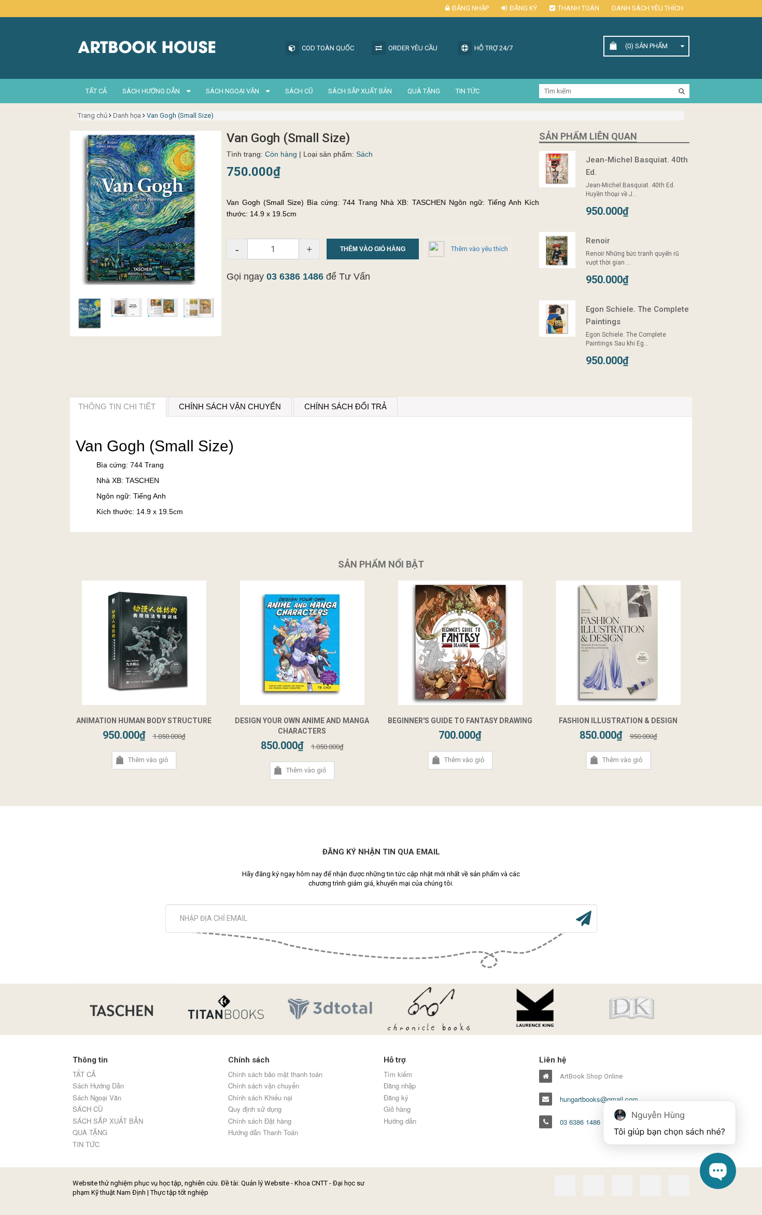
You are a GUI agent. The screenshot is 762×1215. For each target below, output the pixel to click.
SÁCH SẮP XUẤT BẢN (360, 91)
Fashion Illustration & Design (618, 720)
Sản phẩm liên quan (588, 136)
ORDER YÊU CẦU (413, 48)
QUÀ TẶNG (423, 91)
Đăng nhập (470, 8)
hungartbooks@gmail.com (599, 1099)
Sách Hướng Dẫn (151, 91)
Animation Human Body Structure (143, 720)
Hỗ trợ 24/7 (493, 48)
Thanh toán (578, 8)
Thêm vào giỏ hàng (372, 249)
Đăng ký (523, 8)
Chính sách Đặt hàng (259, 1121)
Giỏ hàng (397, 1109)
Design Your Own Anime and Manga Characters (302, 725)
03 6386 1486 (294, 276)
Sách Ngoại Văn (233, 91)
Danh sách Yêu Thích (647, 8)
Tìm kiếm (398, 1074)
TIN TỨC (467, 91)
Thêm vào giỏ (148, 760)
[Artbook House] (174, 46)
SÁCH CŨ (299, 91)
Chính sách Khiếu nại (260, 1097)
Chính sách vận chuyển (263, 1085)
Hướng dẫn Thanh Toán (263, 1132)
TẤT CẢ (96, 91)
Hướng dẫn (400, 1121)
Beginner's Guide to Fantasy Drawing (460, 720)
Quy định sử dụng (254, 1109)
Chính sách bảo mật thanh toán (275, 1074)
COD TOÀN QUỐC (328, 48)
